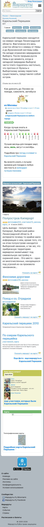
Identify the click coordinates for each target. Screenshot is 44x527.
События (10, 31)
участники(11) (27, 222)
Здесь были (8, 374)
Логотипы (7, 482)
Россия (5, 16)
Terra (12, 379)
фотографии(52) (14, 222)
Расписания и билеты (11, 517)
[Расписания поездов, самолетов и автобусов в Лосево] (22, 99)
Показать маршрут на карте (25, 317)
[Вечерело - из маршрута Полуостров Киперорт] (22, 199)
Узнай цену (9, 122)
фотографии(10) (14, 280)
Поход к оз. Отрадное (17, 298)
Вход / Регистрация (35, 1)
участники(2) (8, 342)
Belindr (13, 385)
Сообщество (21, 31)
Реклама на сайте (10, 479)
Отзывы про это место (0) (12, 83)
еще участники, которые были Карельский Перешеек (20, 402)
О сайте (5, 473)
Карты (5, 507)
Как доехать (32, 31)
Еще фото (19, 358)
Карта (26, 28)
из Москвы (10, 105)
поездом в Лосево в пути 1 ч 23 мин (19, 113)
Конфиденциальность (12, 485)
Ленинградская (15, 16)
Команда (6, 476)
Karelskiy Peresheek (9, 18)
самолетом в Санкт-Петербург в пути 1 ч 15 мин (23, 108)
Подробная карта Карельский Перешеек (19, 448)
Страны (6, 513)
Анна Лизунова (15, 393)
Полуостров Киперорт (18, 218)
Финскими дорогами (16, 276)
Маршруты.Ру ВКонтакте (15, 497)
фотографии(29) (9, 302)
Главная (7, 28)
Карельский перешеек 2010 (21, 323)
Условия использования (13, 488)
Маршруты (17, 28)
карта (5, 224)
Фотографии (35, 28)
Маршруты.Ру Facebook (15, 500)
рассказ (37, 222)
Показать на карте (29, 273)
